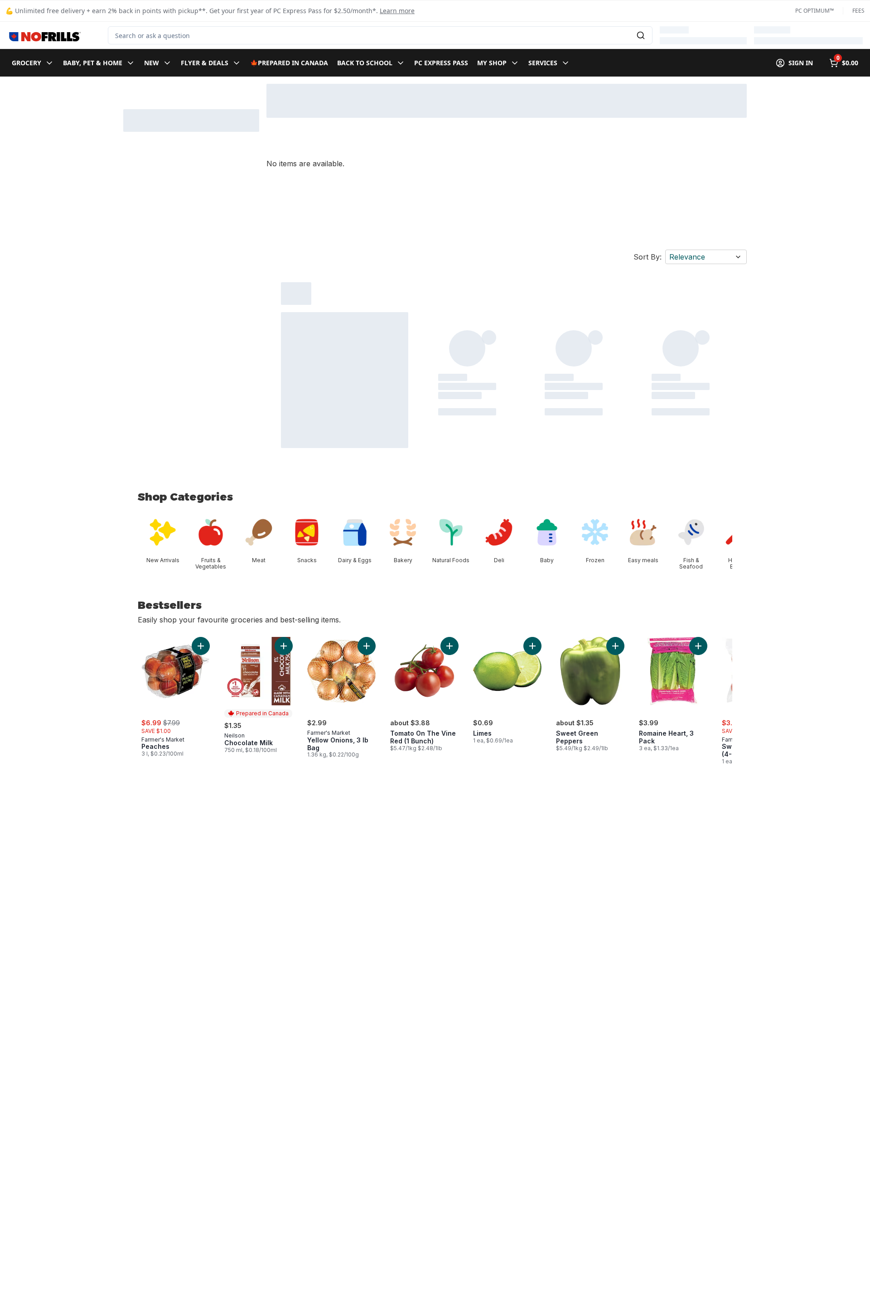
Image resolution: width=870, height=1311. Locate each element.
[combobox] (380, 35)
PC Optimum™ (814, 10)
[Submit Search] (640, 35)
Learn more (397, 10)
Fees (858, 10)
